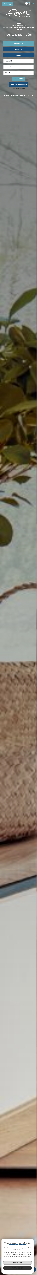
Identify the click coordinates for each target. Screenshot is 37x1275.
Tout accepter (17, 1268)
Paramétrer (17, 1263)
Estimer (18, 55)
